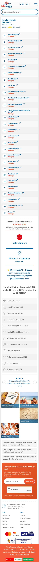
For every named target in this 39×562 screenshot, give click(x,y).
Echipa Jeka (6, 515)
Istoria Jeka (6, 518)
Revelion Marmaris (13, 351)
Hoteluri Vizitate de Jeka (27, 405)
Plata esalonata (25, 524)
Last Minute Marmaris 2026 (17, 344)
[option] (19, 382)
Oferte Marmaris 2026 (15, 313)
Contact (5, 524)
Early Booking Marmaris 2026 (17, 326)
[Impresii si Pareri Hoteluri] (29, 415)
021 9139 (25, 4)
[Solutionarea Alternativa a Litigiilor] (19, 543)
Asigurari (23, 521)
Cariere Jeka (5, 436)
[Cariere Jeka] (10, 430)
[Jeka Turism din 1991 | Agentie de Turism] (6, 7)
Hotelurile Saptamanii (8, 405)
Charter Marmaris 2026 (15, 319)
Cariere (4, 521)
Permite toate (28, 559)
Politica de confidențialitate (19, 554)
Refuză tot (9, 559)
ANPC (22, 527)
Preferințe (18, 559)
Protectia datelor (25, 518)
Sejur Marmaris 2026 (14, 369)
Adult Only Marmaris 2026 (16, 338)
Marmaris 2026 (19, 224)
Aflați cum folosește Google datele (23, 552)
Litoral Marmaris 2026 (15, 307)
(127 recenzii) (16, 27)
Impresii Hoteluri (25, 421)
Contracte (23, 515)
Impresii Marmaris (13, 363)
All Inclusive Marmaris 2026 (17, 357)
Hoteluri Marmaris (13, 301)
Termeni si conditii (13, 509)
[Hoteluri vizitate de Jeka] (29, 400)
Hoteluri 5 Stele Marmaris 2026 (18, 332)
